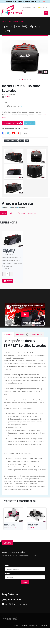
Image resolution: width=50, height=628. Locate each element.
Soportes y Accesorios (16, 21)
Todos (3, 213)
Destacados (32, 213)
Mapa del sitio (33, 625)
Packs (11, 213)
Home (4, 21)
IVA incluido (22, 207)
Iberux (12, 94)
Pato (26, 141)
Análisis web (22, 334)
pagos (13, 207)
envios (5, 207)
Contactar (44, 625)
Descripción (29, 123)
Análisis (6, 97)
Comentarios (37, 334)
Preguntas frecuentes (20, 625)
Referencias (20, 213)
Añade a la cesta (13, 123)
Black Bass (14, 141)
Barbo (7, 141)
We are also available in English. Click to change (24, 1)
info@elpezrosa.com (16, 604)
